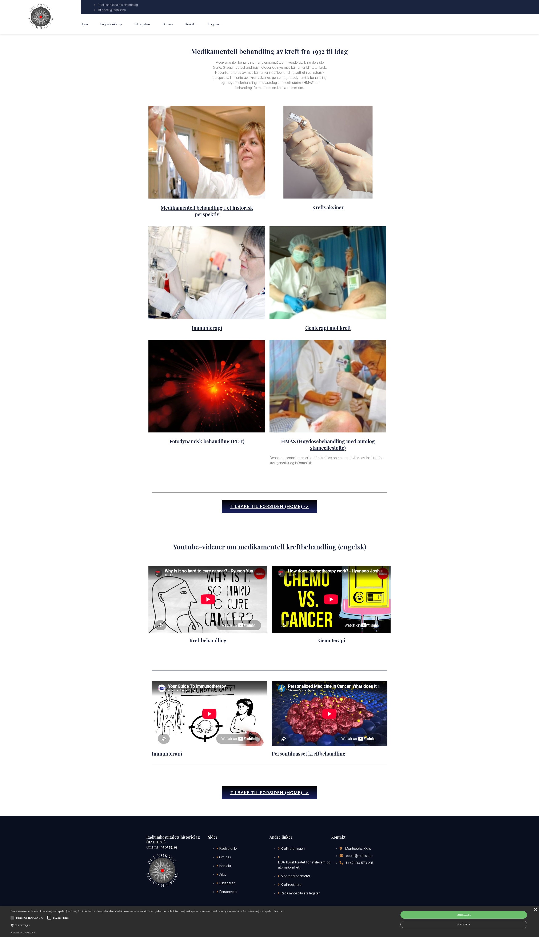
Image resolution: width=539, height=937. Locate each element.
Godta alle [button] (463, 914)
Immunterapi (207, 327)
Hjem (84, 24)
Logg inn (214, 24)
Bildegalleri (142, 24)
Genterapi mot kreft (328, 327)
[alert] (269, 921)
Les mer (279, 911)
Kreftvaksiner (328, 207)
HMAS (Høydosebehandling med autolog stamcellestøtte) (328, 444)
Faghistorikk (108, 24)
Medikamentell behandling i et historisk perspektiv (207, 210)
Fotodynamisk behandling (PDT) (206, 441)
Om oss (168, 24)
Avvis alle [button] (463, 924)
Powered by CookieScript (23, 932)
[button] (147, 925)
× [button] (535, 909)
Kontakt (190, 24)
